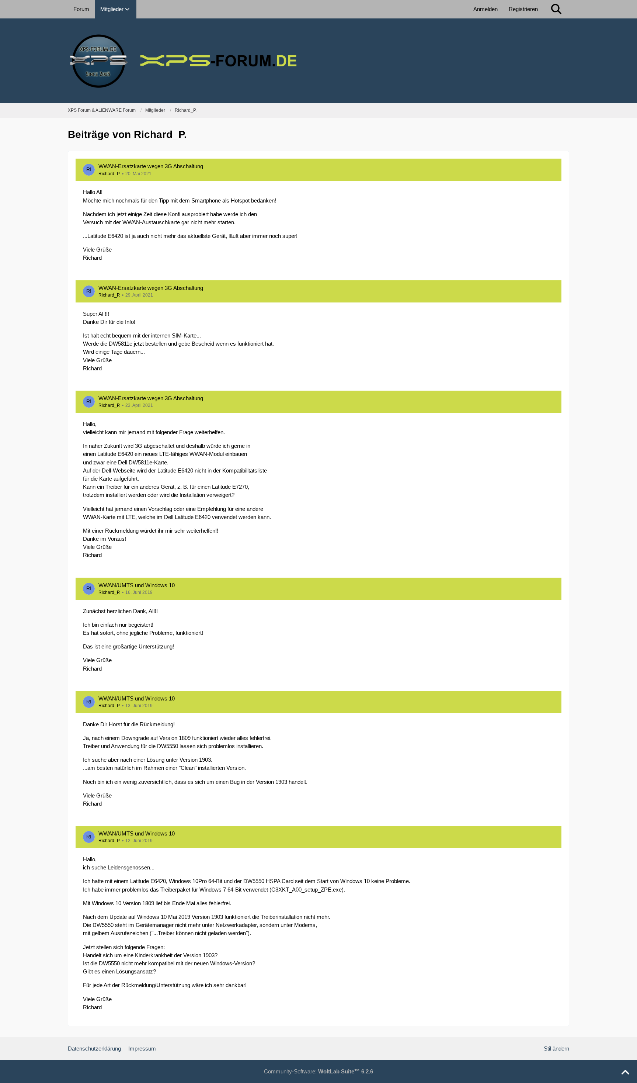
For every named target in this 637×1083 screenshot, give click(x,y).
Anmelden (485, 9)
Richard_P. (109, 173)
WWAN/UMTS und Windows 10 (136, 585)
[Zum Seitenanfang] (625, 1072)
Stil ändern (556, 1048)
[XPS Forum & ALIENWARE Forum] (318, 61)
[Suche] (556, 9)
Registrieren (523, 9)
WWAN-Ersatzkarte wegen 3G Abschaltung (150, 166)
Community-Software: (318, 1071)
